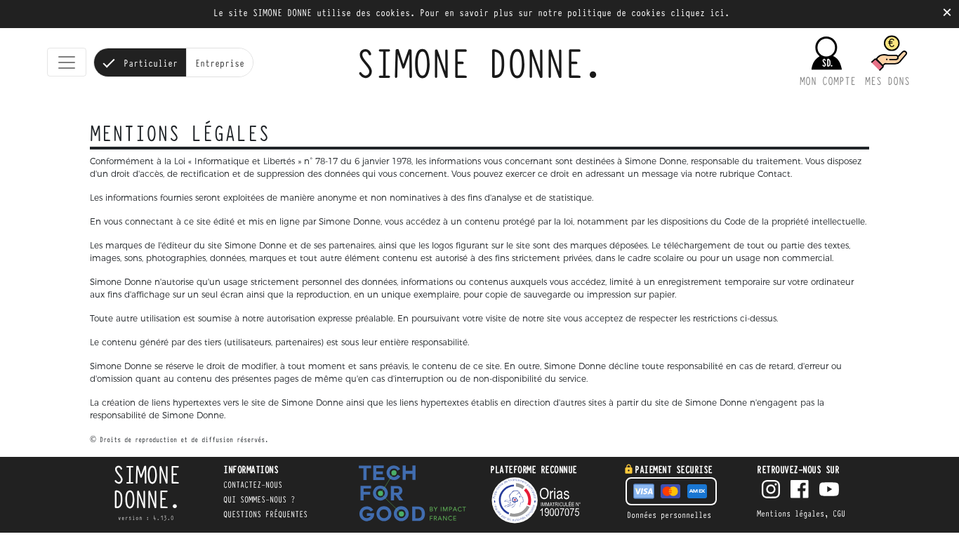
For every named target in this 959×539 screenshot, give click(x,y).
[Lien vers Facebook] (800, 490)
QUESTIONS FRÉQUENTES (265, 513)
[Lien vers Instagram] (771, 490)
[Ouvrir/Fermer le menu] (66, 62)
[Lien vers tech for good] (413, 495)
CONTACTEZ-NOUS (252, 484)
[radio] (140, 62)
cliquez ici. (699, 12)
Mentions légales (790, 513)
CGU (839, 513)
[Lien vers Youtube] (829, 490)
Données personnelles (669, 514)
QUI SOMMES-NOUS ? (259, 499)
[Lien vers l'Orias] (546, 500)
